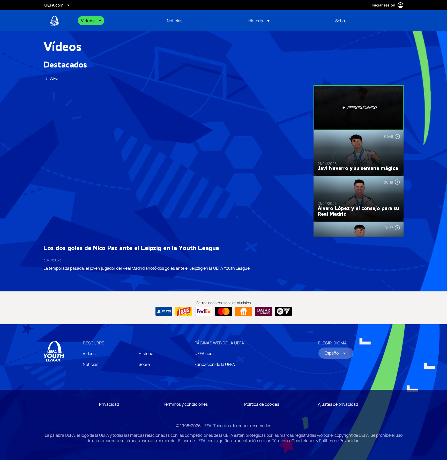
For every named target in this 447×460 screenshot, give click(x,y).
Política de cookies (261, 404)
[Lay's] (183, 311)
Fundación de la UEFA (215, 364)
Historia (146, 353)
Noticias (90, 364)
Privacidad (109, 404)
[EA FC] (283, 311)
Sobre (144, 364)
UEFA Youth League (54, 21)
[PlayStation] (163, 311)
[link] (174, 21)
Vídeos (89, 353)
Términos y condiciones (185, 404)
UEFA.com (204, 353)
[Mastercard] (223, 311)
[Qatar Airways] (263, 311)
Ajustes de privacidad (338, 404)
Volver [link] (54, 78)
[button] (91, 21)
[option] (359, 107)
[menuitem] (117, 21)
